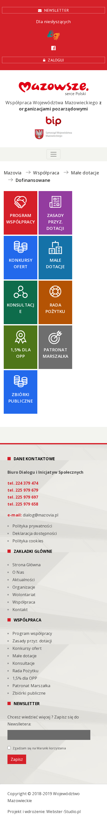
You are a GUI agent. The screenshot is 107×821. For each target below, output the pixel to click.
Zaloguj (56, 59)
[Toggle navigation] (53, 154)
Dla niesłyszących (53, 21)
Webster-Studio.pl (63, 811)
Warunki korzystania (51, 748)
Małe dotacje (55, 263)
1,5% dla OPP (20, 353)
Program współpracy (20, 218)
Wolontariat (23, 594)
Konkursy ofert (20, 263)
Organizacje (23, 587)
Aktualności (23, 579)
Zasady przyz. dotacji (55, 221)
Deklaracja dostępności (34, 533)
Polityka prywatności (32, 526)
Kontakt (20, 609)
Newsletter (56, 10)
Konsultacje (21, 308)
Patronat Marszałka (55, 353)
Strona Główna (26, 564)
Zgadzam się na (39, 748)
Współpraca (23, 602)
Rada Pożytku (55, 308)
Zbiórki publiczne (20, 398)
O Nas (18, 572)
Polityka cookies (27, 541)
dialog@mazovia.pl (40, 515)
